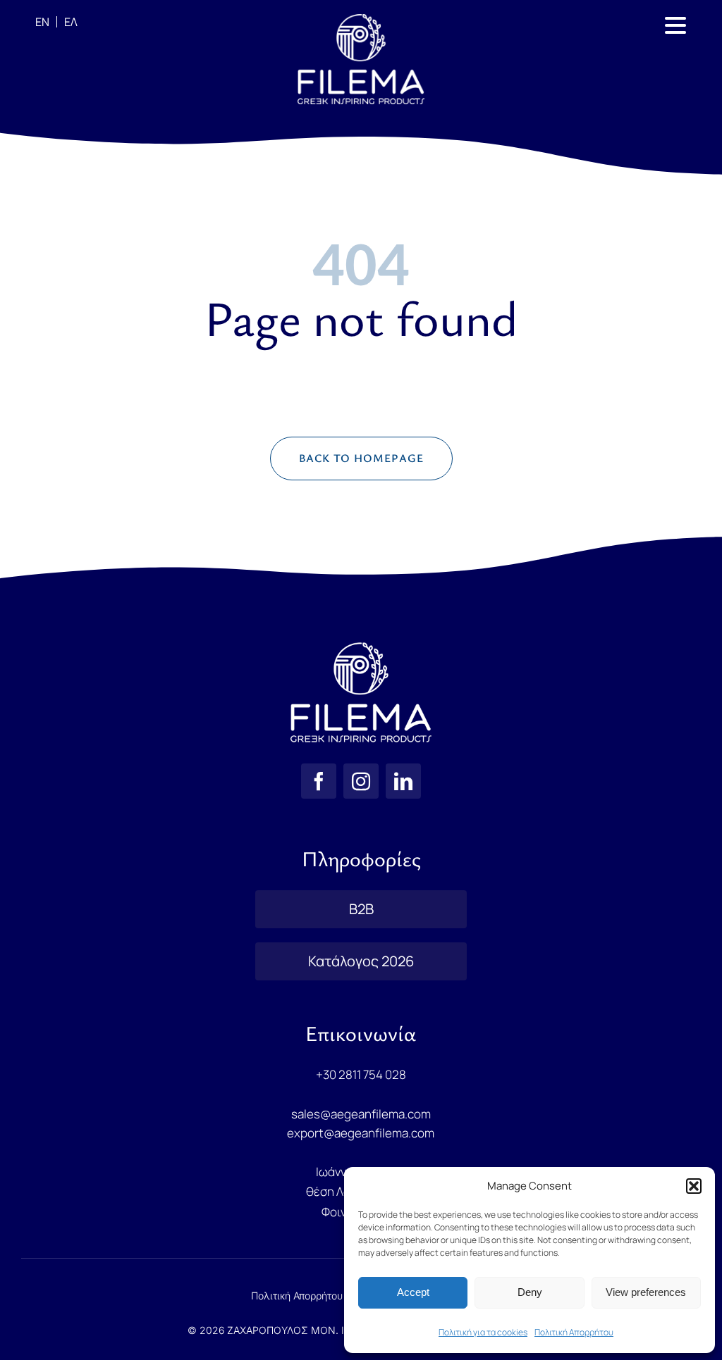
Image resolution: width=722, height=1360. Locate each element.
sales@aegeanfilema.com (361, 1114)
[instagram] (361, 781)
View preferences (646, 1292)
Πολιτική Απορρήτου (573, 1332)
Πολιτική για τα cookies (483, 1332)
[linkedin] (403, 781)
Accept (413, 1292)
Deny (530, 1292)
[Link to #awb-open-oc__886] (675, 25)
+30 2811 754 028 (361, 1074)
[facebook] (318, 781)
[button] (694, 1186)
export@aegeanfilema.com (360, 1133)
